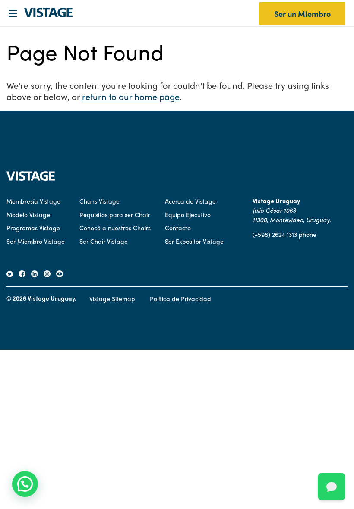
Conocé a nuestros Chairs (115, 227)
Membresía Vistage (33, 201)
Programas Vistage (33, 227)
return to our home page (131, 96)
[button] (25, 484)
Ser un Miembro (302, 13)
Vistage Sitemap (112, 298)
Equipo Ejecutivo (188, 214)
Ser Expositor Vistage (194, 241)
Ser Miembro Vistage (35, 241)
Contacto (178, 227)
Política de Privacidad (180, 298)
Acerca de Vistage (190, 201)
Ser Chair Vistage (103, 241)
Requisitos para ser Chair (114, 214)
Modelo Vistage (28, 214)
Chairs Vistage (99, 201)
